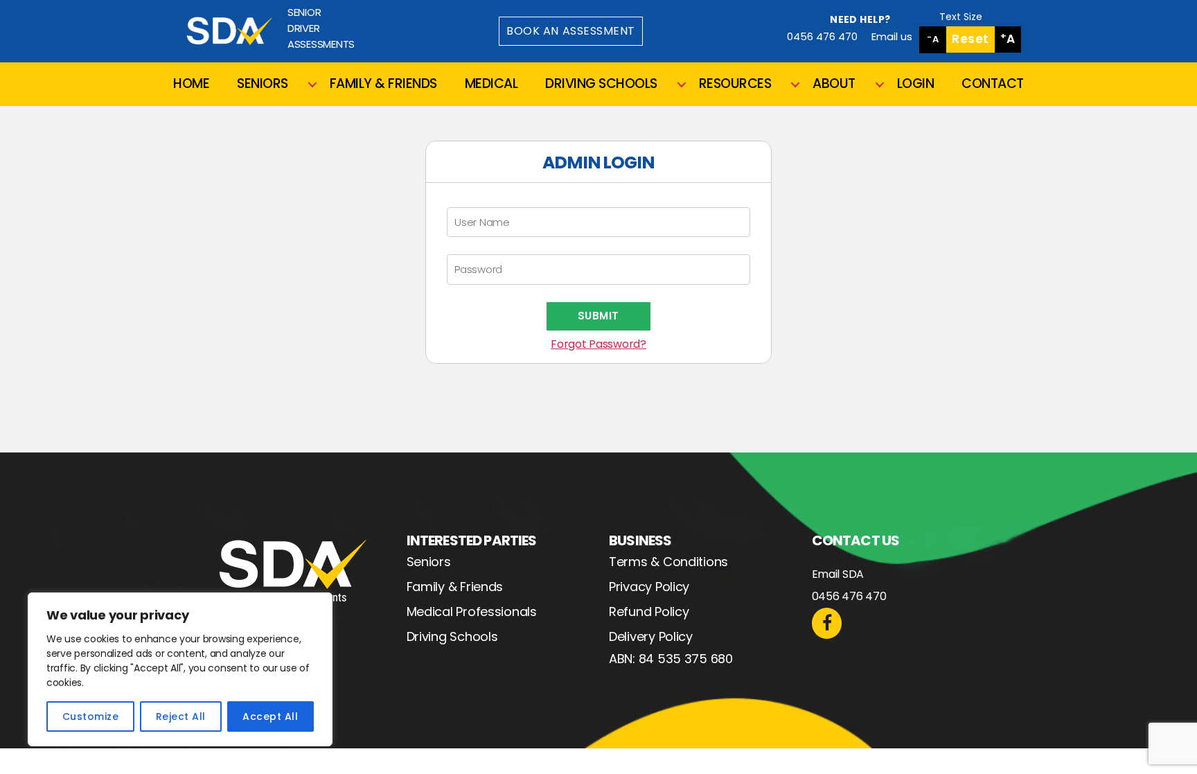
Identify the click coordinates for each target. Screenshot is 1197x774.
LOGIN (915, 84)
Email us (891, 36)
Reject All (181, 716)
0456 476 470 (822, 36)
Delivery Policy (651, 636)
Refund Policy (649, 611)
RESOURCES (735, 84)
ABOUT (834, 84)
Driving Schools (452, 636)
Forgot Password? (598, 344)
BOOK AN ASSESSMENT (570, 31)
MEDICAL (491, 84)
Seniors (429, 561)
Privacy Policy (649, 586)
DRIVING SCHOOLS (601, 84)
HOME (191, 84)
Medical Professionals (472, 611)
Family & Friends (455, 586)
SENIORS (262, 84)
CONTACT (992, 84)
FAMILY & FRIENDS (383, 84)
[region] (180, 669)
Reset (970, 38)
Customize (90, 716)
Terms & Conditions (668, 561)
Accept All (270, 716)
